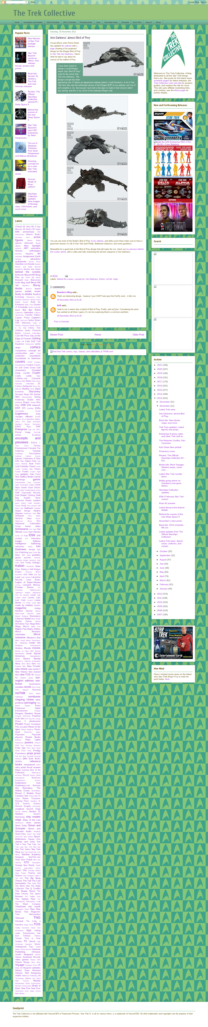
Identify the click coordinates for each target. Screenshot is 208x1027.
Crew (26, 367)
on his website (97, 241)
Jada (28, 555)
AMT (26, 248)
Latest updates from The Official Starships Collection (171, 534)
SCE (17, 804)
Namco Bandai (32, 658)
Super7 (18, 870)
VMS (39, 960)
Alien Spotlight (32, 245)
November (165, 406)
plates (38, 732)
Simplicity (37, 831)
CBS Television (22, 323)
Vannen (38, 954)
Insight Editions (28, 541)
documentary (27, 397)
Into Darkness (92, 279)
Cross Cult (35, 367)
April (162, 576)
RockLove (36, 778)
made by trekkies (24, 605)
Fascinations (35, 453)
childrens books (22, 330)
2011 (159, 598)
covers (20, 361)
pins (25, 727)
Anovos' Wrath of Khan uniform (32, 183)
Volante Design (22, 962)
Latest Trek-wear (167, 409)
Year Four (36, 988)
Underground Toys (24, 947)
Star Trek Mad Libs (33, 847)
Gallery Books (26, 476)
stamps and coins (25, 841)
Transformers (29, 933)
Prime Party (26, 751)
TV (25, 941)
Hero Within (34, 516)
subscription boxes (32, 868)
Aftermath (28, 243)
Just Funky (25, 563)
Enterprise (21, 429)
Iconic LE (19, 536)
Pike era (19, 727)
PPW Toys (19, 745)
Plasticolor (28, 732)
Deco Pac (37, 386)
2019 (160, 373)
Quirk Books (35, 759)
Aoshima (18, 254)
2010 (160, 602)
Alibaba (18, 246)
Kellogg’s (36, 563)
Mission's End (34, 637)
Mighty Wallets (34, 629)
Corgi (39, 353)
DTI (24, 408)
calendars (28, 312)
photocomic (35, 721)
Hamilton (37, 508)
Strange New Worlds (25, 865)
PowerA (38, 743)
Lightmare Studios (22, 592)
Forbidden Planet (27, 466)
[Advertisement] (97, 266)
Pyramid (30, 756)
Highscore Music (23, 521)
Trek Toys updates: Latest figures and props (171, 428)
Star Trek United (27, 852)
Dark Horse (36, 381)
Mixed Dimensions (33, 640)
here (167, 679)
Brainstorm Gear (33, 297)
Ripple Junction (22, 770)
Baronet (38, 267)
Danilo (28, 381)
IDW (32, 535)
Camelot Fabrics (33, 315)
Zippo (32, 991)
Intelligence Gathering (28, 543)
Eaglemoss (21, 413)
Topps (26, 925)
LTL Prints (27, 603)
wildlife (18, 976)
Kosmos (29, 572)
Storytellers (36, 863)
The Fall (27, 880)
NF (32, 675)
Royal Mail (33, 796)
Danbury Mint (20, 381)
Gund (23, 506)
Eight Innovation (34, 422)
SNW (39, 834)
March (163, 580)
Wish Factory (22, 981)
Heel (34, 513)
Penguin (38, 711)
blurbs (18, 288)
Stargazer (19, 857)
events (18, 435)
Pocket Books (33, 737)
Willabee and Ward (33, 978)
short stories (33, 822)
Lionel (33, 595)
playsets (19, 737)
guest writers (20, 503)
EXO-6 (34, 443)
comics (35, 347)
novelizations (35, 684)
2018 (160, 377)
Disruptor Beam (22, 394)
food (31, 463)
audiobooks (20, 261)
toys (28, 930)
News (17, 22)
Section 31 (35, 811)
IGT (26, 538)
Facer (26, 446)
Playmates (20, 735)
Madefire (37, 605)
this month (34, 906)
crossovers (20, 370)
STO (26, 862)
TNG (37, 917)
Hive (39, 521)
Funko (25, 471)
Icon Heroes (35, 532)
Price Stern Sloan (34, 748)
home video (33, 526)
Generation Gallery (27, 485)
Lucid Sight (36, 603)
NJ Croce (20, 678)
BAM (26, 264)
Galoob (37, 477)
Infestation (36, 538)
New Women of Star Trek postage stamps (34, 42)
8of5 (59, 305)
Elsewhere (37, 424)
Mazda (38, 621)
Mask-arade (19, 613)
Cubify (18, 376)
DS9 (23, 405)
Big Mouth (36, 277)
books (28, 294)
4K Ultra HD (28, 227)
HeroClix (19, 518)
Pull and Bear (20, 756)
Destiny (25, 388)
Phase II (20, 721)
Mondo (27, 648)
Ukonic (37, 944)
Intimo (30, 546)
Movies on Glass (22, 651)
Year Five (25, 988)
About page (179, 90)
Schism (26, 804)
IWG (23, 555)
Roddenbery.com (22, 785)
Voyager (20, 964)
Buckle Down (35, 300)
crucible (26, 373)
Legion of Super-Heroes (28, 582)
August (163, 559)
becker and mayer (32, 269)
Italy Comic (33, 552)
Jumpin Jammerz (29, 560)
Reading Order (86, 22)
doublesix (18, 402)
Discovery (35, 391)
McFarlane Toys (22, 624)
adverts (18, 243)
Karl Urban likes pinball (170, 447)
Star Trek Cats (29, 844)
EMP (38, 427)
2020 (160, 369)
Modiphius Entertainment (28, 645)
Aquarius (29, 254)
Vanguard (28, 954)
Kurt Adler (28, 574)
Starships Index (111, 22)
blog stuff (25, 282)
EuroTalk (37, 432)
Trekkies (27, 936)
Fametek (32, 448)
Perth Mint (20, 719)
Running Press (22, 801)
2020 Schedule (53, 22)
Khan (38, 566)
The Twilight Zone (33, 896)
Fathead (18, 456)
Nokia (30, 678)
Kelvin (102, 279)
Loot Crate (20, 600)
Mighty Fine (21, 629)
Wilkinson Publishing (29, 976)
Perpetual (36, 716)
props (30, 753)
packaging (30, 702)
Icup (26, 536)
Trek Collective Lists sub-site (167, 83)
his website (67, 46)
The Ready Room (25, 891)
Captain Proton (22, 318)
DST (17, 408)
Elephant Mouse (22, 424)
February (164, 584)
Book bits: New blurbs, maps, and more (170, 421)
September (165, 555)
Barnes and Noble (23, 267)
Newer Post (56, 334)
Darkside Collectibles (24, 384)
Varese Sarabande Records (28, 957)
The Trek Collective (44, 13)
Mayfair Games (23, 621)
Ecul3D (38, 417)
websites (36, 968)
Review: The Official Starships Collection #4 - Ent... (172, 458)
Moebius (19, 648)
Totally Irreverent (22, 928)
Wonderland (19, 983)
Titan (32, 909)
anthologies (35, 250)
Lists (98, 22)
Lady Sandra (26, 577)
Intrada (32, 550)
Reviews (125, 22)
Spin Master (28, 837)
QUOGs (18, 761)
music (29, 653)
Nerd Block (26, 664)
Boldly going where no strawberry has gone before (170, 483)
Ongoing (20, 699)
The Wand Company (28, 904)
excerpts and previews (28, 440)
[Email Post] (66, 276)
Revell (29, 767)
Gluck (38, 490)
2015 (160, 390)
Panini (38, 706)
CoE (33, 341)
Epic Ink (31, 429)
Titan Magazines (32, 912)
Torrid (31, 925)
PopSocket (19, 743)
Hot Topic (32, 529)
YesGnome (19, 991)
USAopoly (36, 952)
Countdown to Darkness (28, 358)
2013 (160, 398)
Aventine (19, 264)
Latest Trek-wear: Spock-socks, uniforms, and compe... (171, 543)
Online (30, 699)
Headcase (27, 513)
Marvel (38, 611)
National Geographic (33, 661)
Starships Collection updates (168, 491)
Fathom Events (33, 456)
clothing (36, 338)
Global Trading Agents (27, 490)
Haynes (19, 513)
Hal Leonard (32, 506)
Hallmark (28, 508)
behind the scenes (65, 279)
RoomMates (36, 791)
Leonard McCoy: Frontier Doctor (28, 586)
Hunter (25, 532)
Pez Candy (36, 719)
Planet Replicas (27, 729)
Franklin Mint (27, 469)
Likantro (26, 595)
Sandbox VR (35, 801)
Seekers (19, 814)
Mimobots (36, 632)
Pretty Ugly (20, 748)
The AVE (19, 878)
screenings (36, 806)
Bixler (27, 280)
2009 (160, 606)
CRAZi (29, 362)
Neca (17, 663)
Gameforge (20, 480)
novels (27, 686)
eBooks (29, 416)
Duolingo (30, 408)
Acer (28, 237)
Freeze (37, 469)
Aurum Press (35, 262)
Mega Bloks (35, 624)
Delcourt (18, 389)
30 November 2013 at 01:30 (69, 316)
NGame (38, 675)
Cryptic (36, 372)
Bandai (31, 264)
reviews (37, 767)
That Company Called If (32, 876)
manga (38, 608)
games (37, 479)
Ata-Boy (18, 259)
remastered (29, 764)
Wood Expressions (33, 983)
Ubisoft (32, 941)
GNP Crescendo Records (28, 493)
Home (98, 334)
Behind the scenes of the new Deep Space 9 (34, 114)
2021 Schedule (69, 22)
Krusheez (18, 574)
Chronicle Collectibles (32, 333)
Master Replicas (21, 616)
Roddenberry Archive (28, 780)
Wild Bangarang (33, 973)
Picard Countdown (32, 724)
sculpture (19, 809)
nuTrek (109, 279)
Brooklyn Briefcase (22, 300)
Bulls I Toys (29, 305)
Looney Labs (34, 598)
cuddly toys (33, 376)
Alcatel (38, 243)
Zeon (27, 991)
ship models (33, 816)
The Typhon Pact (25, 899)
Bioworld (19, 280)
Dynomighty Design (28, 411)
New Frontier (34, 666)
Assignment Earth (32, 256)
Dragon (26, 402)
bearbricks (19, 269)
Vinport (32, 960)
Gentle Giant (27, 488)
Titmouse (19, 918)
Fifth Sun (19, 461)
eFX (23, 422)
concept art (80, 279)
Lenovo (18, 585)
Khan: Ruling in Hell (24, 569)
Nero (34, 664)
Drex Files (137, 22)
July (162, 564)
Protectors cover (167, 451)
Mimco (18, 632)
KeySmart (30, 566)
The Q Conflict (33, 888)
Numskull (36, 690)
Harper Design (22, 511)
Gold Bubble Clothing (25, 495)
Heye (29, 518)
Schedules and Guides (33, 22)
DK (31, 394)
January (164, 588)
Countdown (35, 355)
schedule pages (161, 80)
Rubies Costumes (32, 798)
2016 (160, 385)
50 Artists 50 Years (32, 229)
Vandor (18, 954)
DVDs (38, 408)
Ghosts (37, 488)
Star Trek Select (22, 849)
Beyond (28, 275)
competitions (20, 351)
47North (18, 227)
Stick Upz (37, 860)
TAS (25, 870)
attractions (35, 259)
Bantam (38, 264)
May (162, 572)
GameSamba (20, 482)
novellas (19, 687)
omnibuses (34, 696)
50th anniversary (24, 232)
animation (36, 248)
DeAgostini (27, 386)
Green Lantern (33, 500)
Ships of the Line (32, 820)
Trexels (18, 938)
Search (149, 22)
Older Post (138, 334)
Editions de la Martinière (24, 419)
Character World (28, 325)
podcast (18, 740)
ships (115, 279)
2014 (160, 394)
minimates (20, 634)
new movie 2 (34, 669)
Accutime (18, 237)
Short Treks (21, 825)
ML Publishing (21, 643)
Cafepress (19, 312)
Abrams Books (33, 234)
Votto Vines (36, 962)
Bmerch (29, 289)
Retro (38, 765)
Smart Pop (31, 834)
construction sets (24, 353)
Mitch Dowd (20, 640)
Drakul (33, 402)
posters (29, 742)
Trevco (37, 936)
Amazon (18, 248)
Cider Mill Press (22, 336)
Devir (32, 389)
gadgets (24, 474)
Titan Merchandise (28, 914)
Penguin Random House (28, 713)
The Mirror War (22, 886)
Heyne (38, 518)
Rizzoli (26, 775)
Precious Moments (33, 745)
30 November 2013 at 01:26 (69, 300)
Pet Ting (28, 719)
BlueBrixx (25, 285)
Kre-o (38, 572)
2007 (160, 614)
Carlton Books (34, 320)
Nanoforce (19, 661)
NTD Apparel (21, 690)
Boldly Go (20, 294)
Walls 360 (19, 968)
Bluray (37, 285)
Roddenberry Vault (28, 783)
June (162, 568)
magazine (20, 608)
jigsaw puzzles (23, 558)
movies (36, 648)
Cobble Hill (19, 341)
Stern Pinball (26, 860)
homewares (21, 529)
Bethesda (19, 275)
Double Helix (34, 400)
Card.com (23, 320)
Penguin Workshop (22, 716)
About (158, 22)
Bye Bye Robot (32, 310)
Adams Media (34, 240)
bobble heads (33, 291)
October (164, 551)
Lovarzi (30, 600)
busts (17, 310)
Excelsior (36, 435)
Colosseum (29, 344)
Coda (27, 341)
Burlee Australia (35, 307)
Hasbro (37, 510)
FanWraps (19, 453)
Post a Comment (61, 321)
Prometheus (20, 753)
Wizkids (37, 980)
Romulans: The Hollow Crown (28, 789)
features (18, 459)
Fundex (18, 472)
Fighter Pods (31, 461)
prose (37, 753)
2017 (160, 381)
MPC (32, 651)
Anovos (18, 250)
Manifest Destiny (24, 611)
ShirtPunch (19, 823)
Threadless (19, 909)
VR (39, 965)
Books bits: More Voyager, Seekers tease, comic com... (171, 467)
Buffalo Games (21, 302)
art (39, 253)
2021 (160, 365)
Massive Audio (34, 613)
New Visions (21, 672)
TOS (37, 924)
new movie (21, 668)
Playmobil (36, 735)
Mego (18, 626)
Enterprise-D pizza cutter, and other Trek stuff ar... (172, 435)
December (165, 402)
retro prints (20, 767)
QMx (25, 758)
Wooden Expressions (23, 986)
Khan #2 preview (167, 503)
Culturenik (36, 378)
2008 (160, 610)
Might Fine (36, 626)
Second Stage (33, 809)
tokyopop (19, 921)
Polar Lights (33, 739)
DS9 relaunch (34, 405)
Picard (19, 724)
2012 (160, 594)
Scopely (27, 806)
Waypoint (27, 968)
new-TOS (25, 674)
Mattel (28, 618)
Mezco (26, 626)
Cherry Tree (34, 328)
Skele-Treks (20, 834)
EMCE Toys (23, 427)
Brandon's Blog (64, 292)
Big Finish (25, 277)
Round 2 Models (24, 793)
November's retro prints (170, 521)
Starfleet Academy (31, 854)
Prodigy (37, 750)
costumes (20, 355)
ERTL (38, 429)
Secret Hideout (21, 811)
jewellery (36, 555)
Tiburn (27, 909)
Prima (17, 751)
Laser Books (33, 580)
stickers (18, 863)
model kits (35, 643)
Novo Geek (36, 687)
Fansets (37, 451)
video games (22, 959)
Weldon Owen (22, 970)
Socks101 (19, 837)
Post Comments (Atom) (103, 344)
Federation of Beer (32, 459)
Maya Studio (36, 619)
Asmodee (18, 256)
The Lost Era (34, 883)
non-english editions (28, 679)
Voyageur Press (31, 965)
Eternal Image (22, 432)
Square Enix (34, 839)
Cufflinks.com (21, 378)
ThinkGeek (20, 906)
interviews (19, 546)
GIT (17, 490)
